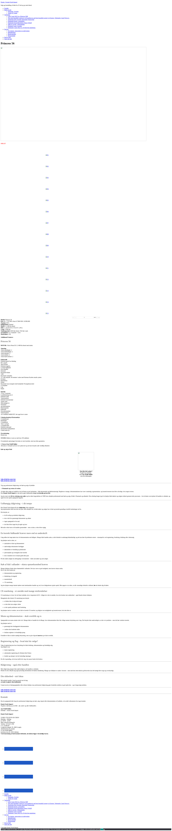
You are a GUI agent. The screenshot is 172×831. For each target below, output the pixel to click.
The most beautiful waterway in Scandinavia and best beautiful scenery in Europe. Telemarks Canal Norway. (38, 803)
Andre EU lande (12, 798)
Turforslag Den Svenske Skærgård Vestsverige (21, 805)
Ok (102, 829)
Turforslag (7, 800)
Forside (6, 794)
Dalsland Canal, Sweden (15, 811)
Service (6, 815)
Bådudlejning (11, 818)
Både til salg (7, 795)
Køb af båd (7, 823)
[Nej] (104, 829)
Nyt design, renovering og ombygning (18, 816)
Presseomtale (11, 821)
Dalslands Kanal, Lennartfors (16, 806)
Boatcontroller (12, 819)
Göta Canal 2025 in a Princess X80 (18, 802)
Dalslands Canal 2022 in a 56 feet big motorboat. (22, 813)
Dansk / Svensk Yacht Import (9, 2)
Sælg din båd (8, 824)
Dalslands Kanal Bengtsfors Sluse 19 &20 (20, 808)
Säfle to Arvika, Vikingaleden (16, 810)
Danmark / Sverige (13, 797)
